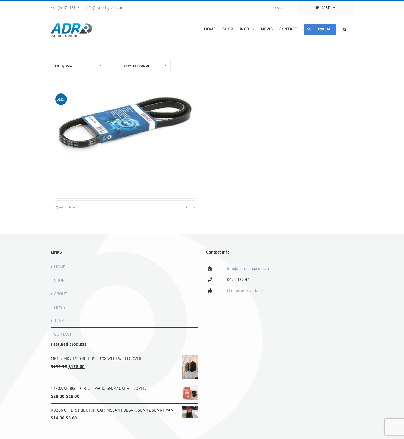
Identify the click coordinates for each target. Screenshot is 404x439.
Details (190, 207)
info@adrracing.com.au (104, 7)
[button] (345, 29)
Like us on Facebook (245, 290)
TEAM (59, 320)
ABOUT (60, 293)
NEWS (59, 307)
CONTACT (62, 334)
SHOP (59, 280)
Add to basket (69, 207)
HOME (59, 266)
